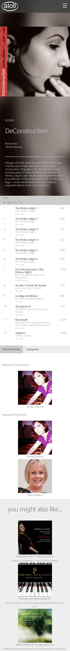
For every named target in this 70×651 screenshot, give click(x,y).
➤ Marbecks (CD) (13, 202)
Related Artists (11, 349)
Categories (32, 349)
